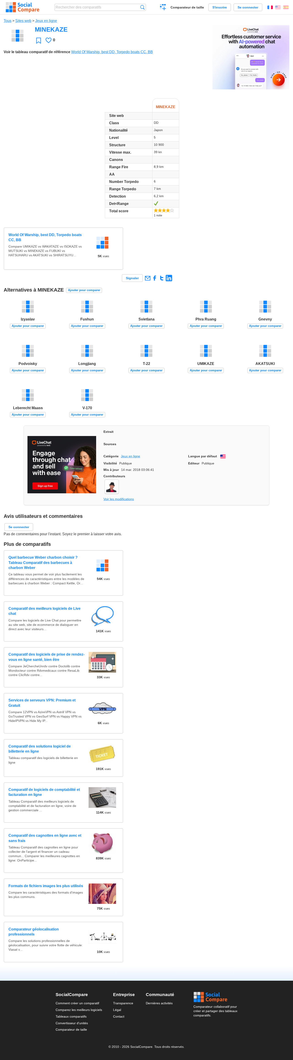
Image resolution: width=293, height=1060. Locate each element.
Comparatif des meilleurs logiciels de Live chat (44, 611)
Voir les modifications (118, 499)
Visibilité (110, 463)
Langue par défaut (202, 456)
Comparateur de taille (187, 7)
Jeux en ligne (46, 21)
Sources (109, 444)
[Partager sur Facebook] (155, 278)
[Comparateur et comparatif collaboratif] (22, 7)
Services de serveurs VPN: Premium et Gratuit (42, 702)
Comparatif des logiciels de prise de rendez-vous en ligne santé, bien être (46, 656)
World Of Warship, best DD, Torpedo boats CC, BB (112, 52)
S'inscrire (219, 7)
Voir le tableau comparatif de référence (37, 52)
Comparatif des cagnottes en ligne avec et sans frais (44, 838)
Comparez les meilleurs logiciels (79, 1010)
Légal (117, 1010)
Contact (118, 1016)
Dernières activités (159, 1003)
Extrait (108, 431)
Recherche (142, 7)
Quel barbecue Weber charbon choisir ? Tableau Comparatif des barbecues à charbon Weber (43, 562)
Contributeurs (114, 476)
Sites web (23, 21)
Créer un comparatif (163, 7)
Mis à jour (111, 470)
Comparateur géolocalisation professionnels (33, 931)
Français (270, 7)
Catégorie (111, 456)
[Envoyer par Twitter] (162, 278)
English (278, 7)
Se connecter (248, 7)
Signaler (132, 278)
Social (215, 997)
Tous (7, 21)
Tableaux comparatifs (71, 1016)
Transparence (123, 1003)
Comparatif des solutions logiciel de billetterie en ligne (39, 748)
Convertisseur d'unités (72, 1023)
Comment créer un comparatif (77, 1003)
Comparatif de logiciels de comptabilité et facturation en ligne (44, 792)
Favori (38, 40)
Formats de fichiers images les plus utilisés (45, 886)
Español (286, 7)
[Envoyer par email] (147, 278)
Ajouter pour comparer (84, 290)
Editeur (193, 463)
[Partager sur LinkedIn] (169, 278)
